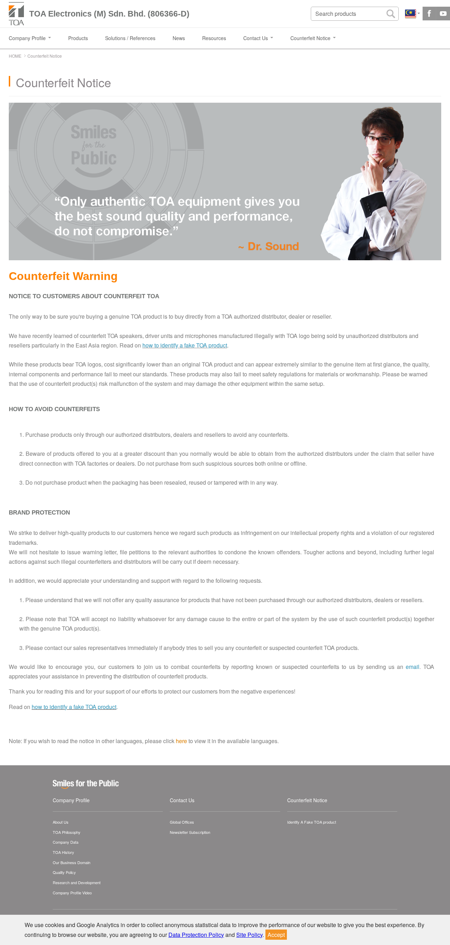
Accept (276, 935)
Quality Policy (64, 872)
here (181, 741)
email (412, 667)
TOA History (63, 852)
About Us (61, 822)
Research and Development (77, 882)
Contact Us (182, 800)
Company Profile (71, 800)
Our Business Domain (71, 862)
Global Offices (182, 822)
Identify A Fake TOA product (311, 822)
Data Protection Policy (196, 935)
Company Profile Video (72, 892)
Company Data (65, 842)
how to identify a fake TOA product (184, 345)
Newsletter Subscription (190, 832)
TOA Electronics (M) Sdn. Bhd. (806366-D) (109, 13)
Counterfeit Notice (307, 800)
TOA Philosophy (67, 832)
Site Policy (249, 935)
